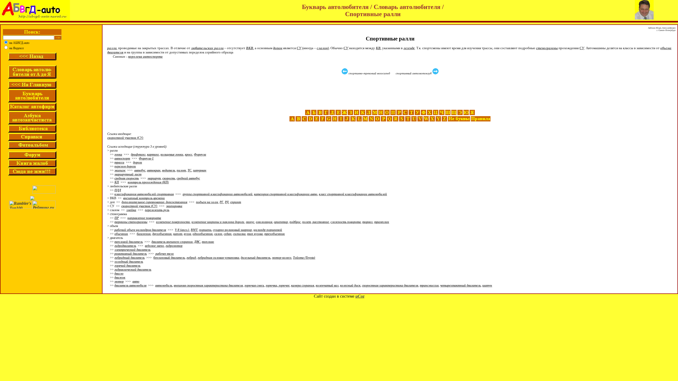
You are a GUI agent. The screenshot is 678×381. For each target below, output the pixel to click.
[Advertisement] (391, 92)
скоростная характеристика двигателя (390, 285)
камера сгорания (302, 285)
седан (227, 234)
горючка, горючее (277, 285)
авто (135, 281)
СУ (299, 48)
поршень (205, 230)
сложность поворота (346, 222)
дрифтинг (138, 154)
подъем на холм (207, 202)
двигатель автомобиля (130, 285)
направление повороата (144, 218)
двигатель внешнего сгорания (172, 242)
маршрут (154, 178)
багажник (144, 234)
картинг (153, 154)
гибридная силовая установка (218, 258)
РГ (221, 202)
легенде (409, 48)
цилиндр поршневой (267, 230)
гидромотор (174, 246)
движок (119, 277)
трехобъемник (274, 234)
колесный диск (350, 285)
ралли (112, 48)
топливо (208, 242)
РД (227, 202)
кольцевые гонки (171, 154)
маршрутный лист (127, 174)
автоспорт (122, 158)
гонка (118, 154)
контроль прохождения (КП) (148, 182)
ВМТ (194, 230)
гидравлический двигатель (132, 269)
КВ (378, 48)
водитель (168, 170)
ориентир (281, 222)
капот (177, 234)
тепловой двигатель (128, 242)
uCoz (359, 296)
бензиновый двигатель (169, 258)
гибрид (191, 258)
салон (218, 234)
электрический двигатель (132, 250)
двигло (118, 273)
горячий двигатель (127, 265)
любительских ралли (207, 48)
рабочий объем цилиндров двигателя (140, 230)
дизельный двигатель (255, 258)
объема (665, 48)
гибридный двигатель (129, 258)
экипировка (174, 206)
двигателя (115, 52)
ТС (189, 170)
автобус (139, 170)
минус (250, 222)
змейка (131, 210)
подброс (295, 222)
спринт (235, 202)
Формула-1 (146, 158)
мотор (119, 281)
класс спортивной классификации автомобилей (353, 194)
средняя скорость (126, 178)
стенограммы (547, 48)
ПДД (117, 190)
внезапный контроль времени (144, 198)
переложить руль (157, 210)
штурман (199, 170)
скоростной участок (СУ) (125, 138)
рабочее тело (164, 254)
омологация (264, 222)
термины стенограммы (130, 222)
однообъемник (203, 234)
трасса (119, 162)
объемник (121, 234)
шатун (487, 285)
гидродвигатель (125, 246)
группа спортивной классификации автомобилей (217, 194)
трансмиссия (429, 285)
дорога (137, 162)
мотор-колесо (281, 258)
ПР (116, 218)
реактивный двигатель (130, 254)
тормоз (367, 222)
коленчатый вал (327, 285)
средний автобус (188, 178)
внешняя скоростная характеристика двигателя (208, 285)
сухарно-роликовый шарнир (232, 230)
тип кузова (255, 234)
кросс (188, 154)
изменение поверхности (173, 222)
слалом (322, 48)
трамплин (381, 222)
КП (116, 182)
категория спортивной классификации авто (285, 194)
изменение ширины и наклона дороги (217, 222)
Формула (200, 154)
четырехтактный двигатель (460, 285)
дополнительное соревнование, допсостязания (154, 202)
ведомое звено (154, 246)
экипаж (120, 170)
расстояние (321, 222)
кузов (187, 234)
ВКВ (249, 48)
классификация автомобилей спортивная (144, 194)
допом (277, 48)
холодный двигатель (128, 262)
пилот (181, 170)
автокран (153, 170)
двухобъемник (162, 234)
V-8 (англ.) (182, 230)
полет (306, 222)
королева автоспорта (145, 56)
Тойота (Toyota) (304, 258)
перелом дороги (125, 166)
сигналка (239, 234)
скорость (168, 178)
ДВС (197, 242)
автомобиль (163, 285)
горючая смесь (254, 285)
